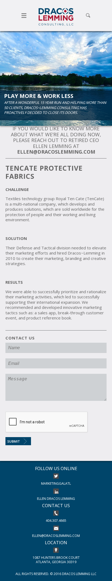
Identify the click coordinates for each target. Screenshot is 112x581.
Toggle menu (23, 15)
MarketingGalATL (56, 483)
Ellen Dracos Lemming (56, 498)
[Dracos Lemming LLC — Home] (56, 17)
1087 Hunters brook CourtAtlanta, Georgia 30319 (56, 559)
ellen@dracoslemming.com (56, 535)
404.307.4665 (56, 520)
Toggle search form (88, 15)
